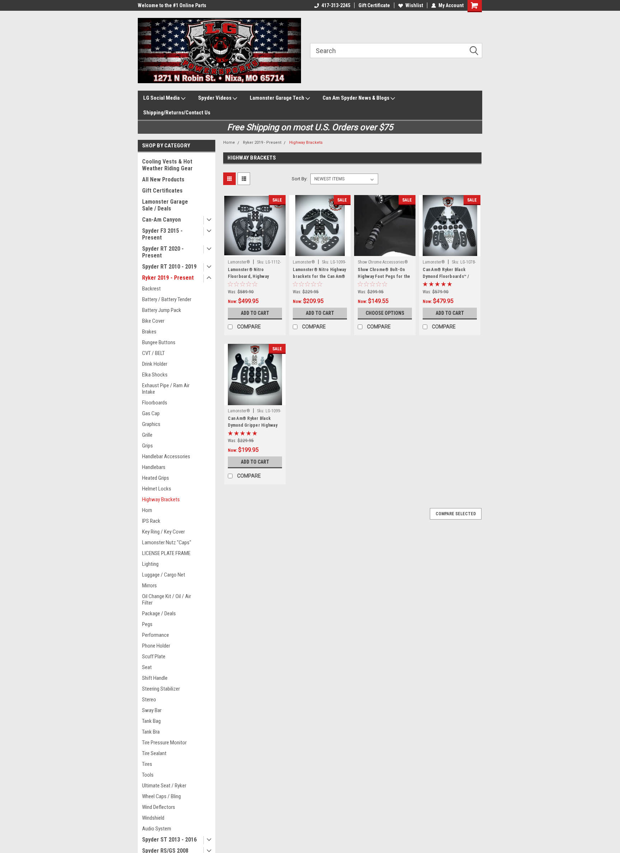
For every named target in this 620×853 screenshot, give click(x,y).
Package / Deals (159, 613)
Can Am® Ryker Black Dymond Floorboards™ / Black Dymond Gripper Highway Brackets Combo (448, 280)
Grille (147, 435)
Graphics (151, 424)
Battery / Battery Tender (166, 299)
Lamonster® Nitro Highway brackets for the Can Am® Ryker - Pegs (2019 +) (319, 276)
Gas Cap (151, 413)
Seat (147, 667)
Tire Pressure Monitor (164, 742)
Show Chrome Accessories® (383, 262)
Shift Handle (155, 678)
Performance (155, 635)
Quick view (255, 251)
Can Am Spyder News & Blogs (356, 98)
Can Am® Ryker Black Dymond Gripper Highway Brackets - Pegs (252, 425)
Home (229, 142)
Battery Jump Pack (161, 310)
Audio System (156, 828)
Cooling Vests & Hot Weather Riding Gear (167, 165)
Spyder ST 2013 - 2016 (169, 839)
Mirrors (149, 585)
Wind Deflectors (158, 807)
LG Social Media (162, 98)
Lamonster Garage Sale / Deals (165, 205)
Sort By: (299, 178)
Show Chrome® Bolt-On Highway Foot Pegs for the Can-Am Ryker (384, 276)
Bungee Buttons (158, 342)
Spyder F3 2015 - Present (162, 234)
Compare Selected (456, 513)
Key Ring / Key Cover (163, 532)
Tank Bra (151, 732)
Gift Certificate (374, 5)
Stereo (149, 699)
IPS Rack (151, 521)
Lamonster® (239, 262)
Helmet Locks (156, 488)
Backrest (151, 288)
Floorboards (154, 402)
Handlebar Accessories (166, 456)
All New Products (163, 179)
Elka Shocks (155, 374)
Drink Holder (154, 364)
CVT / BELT (153, 353)
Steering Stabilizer (161, 689)
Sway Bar (151, 710)
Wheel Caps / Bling (161, 796)
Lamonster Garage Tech (277, 98)
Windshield (153, 818)
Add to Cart (255, 313)
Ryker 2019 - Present (168, 277)
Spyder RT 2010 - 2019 (169, 266)
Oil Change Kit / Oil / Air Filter (166, 599)
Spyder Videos (215, 98)
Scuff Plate (153, 656)
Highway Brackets (161, 499)
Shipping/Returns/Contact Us (176, 112)
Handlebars (153, 467)
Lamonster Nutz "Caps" (166, 542)
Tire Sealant (154, 753)
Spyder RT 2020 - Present (163, 252)
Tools (148, 775)
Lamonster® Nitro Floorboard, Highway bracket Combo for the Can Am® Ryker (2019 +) (251, 280)
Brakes (149, 331)
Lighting (150, 564)
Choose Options (385, 313)
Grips (147, 445)
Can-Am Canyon (161, 219)
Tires (147, 764)
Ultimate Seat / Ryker (164, 785)
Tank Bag (151, 721)
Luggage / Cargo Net (163, 575)
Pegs (147, 624)
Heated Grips (155, 478)
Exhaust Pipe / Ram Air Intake (165, 388)
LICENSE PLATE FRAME (166, 553)
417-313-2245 (335, 5)
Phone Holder (156, 646)
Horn (147, 510)
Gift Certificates (162, 190)
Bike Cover (153, 321)
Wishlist (414, 5)
